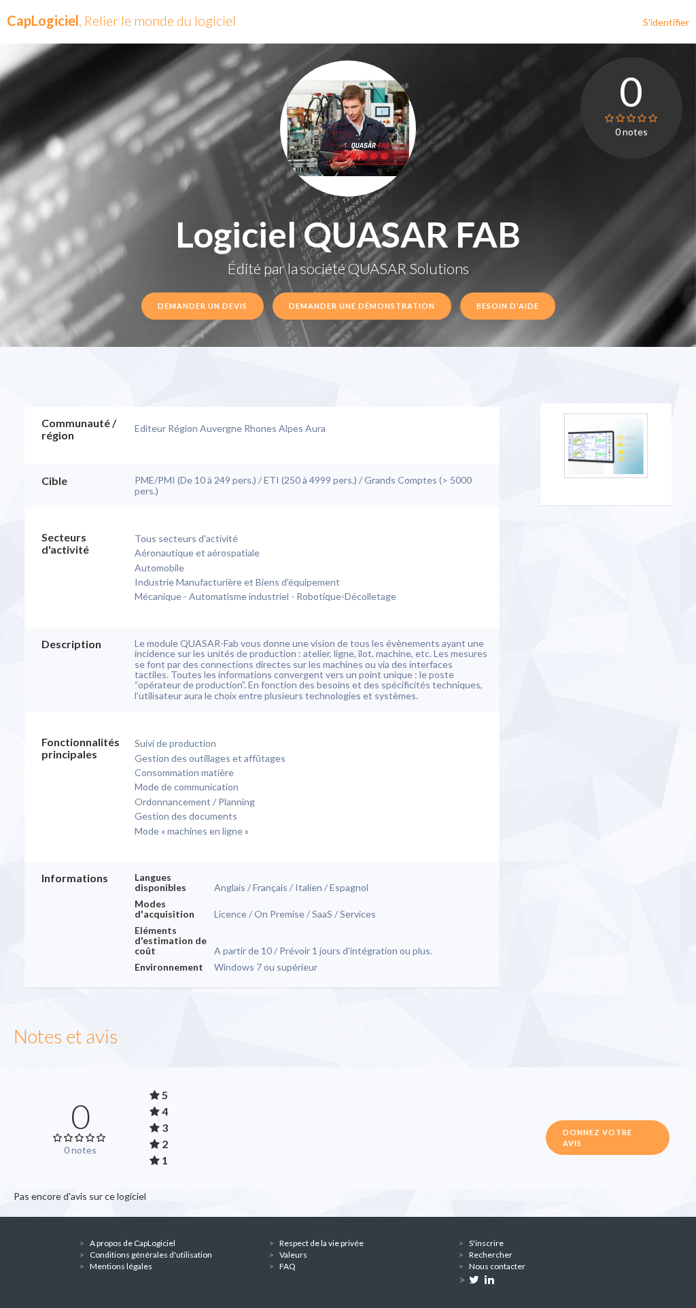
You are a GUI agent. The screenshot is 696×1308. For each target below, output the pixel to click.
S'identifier (666, 22)
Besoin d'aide (507, 305)
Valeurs (293, 1255)
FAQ (287, 1266)
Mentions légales (121, 1266)
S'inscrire (486, 1243)
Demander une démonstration (362, 305)
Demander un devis (202, 305)
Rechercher (490, 1255)
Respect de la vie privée (321, 1243)
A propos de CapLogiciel (132, 1243)
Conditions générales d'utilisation (151, 1255)
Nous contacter (497, 1266)
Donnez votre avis (597, 1137)
